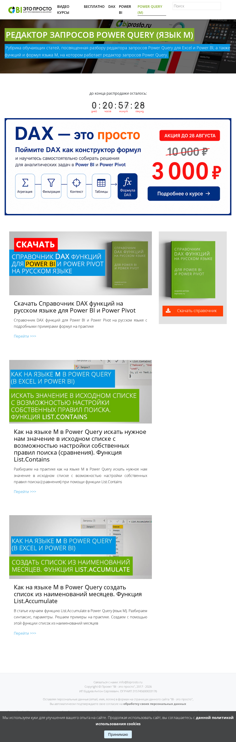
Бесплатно (94, 6)
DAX (111, 6)
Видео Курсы (63, 9)
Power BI (125, 9)
